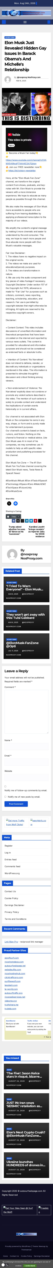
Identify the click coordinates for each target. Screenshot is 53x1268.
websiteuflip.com (13, 969)
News (9, 1070)
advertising (10, 37)
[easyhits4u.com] (38, 822)
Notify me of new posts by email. (24, 796)
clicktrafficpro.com (14, 977)
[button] (45, 22)
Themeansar (26, 1250)
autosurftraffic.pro (14, 993)
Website (8, 771)
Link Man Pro (11, 941)
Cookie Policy (11, 898)
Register (9, 845)
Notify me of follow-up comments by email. (26, 790)
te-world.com (11, 989)
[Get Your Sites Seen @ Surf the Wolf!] (19, 1210)
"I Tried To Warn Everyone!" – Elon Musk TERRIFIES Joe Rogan (23, 589)
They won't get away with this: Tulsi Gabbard (25, 616)
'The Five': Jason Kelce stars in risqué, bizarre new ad (22, 1076)
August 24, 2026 (16, 1081)
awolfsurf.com (12, 958)
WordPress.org (12, 873)
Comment (10, 687)
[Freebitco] (44, 1210)
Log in (8, 852)
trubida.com (10, 1008)
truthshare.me (11, 1004)
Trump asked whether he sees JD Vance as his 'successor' (17, 530)
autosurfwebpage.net (15, 965)
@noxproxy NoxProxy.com (29, 77)
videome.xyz (11, 1001)
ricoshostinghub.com (15, 973)
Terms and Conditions (15, 919)
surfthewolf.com (12, 981)
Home (5, 1256)
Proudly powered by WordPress (18, 1246)
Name (8, 740)
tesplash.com (11, 985)
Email (8, 755)
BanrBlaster (10, 1021)
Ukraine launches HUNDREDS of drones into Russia (26, 1165)
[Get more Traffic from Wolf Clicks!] (16, 822)
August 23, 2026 (16, 1140)
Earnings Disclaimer (14, 905)
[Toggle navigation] (25, 22)
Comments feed (12, 866)
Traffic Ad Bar (32, 1021)
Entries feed (10, 859)
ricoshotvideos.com (14, 961)
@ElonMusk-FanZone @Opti (22, 644)
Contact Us (10, 891)
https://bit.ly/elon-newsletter (22, 170)
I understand (30, 1266)
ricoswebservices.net (15, 997)
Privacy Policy (12, 912)
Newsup (42, 1246)
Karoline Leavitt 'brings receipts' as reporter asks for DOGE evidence (36, 532)
